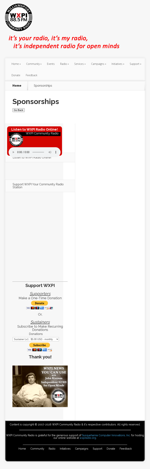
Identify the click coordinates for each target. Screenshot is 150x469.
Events (51, 64)
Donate (16, 75)
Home (15, 64)
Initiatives (117, 64)
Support (134, 64)
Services (79, 64)
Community (33, 64)
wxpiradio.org (88, 437)
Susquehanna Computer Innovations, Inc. (106, 435)
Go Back (18, 110)
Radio (63, 64)
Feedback (31, 75)
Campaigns (97, 64)
